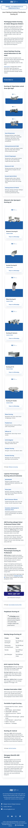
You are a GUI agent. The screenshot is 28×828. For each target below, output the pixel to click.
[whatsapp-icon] (16, 816)
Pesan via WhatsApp (14, 236)
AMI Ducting (7, 66)
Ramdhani (16, 821)
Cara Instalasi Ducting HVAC (15, 604)
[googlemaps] (20, 816)
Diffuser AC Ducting (13, 467)
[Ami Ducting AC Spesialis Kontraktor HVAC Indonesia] (14, 2)
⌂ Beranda (7, 6)
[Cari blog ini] (26, 2)
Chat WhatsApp (20, 825)
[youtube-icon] (12, 816)
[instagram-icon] (8, 816)
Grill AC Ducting (12, 748)
